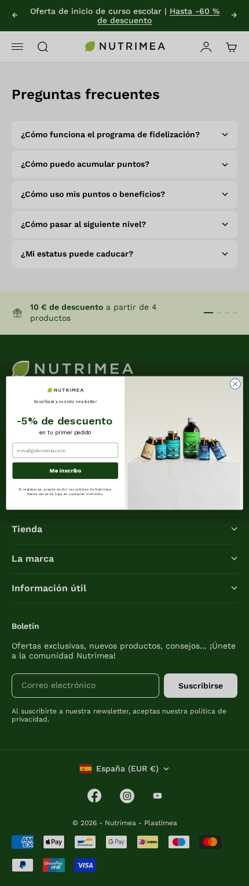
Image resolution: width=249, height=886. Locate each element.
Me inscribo (65, 470)
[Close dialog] (235, 384)
